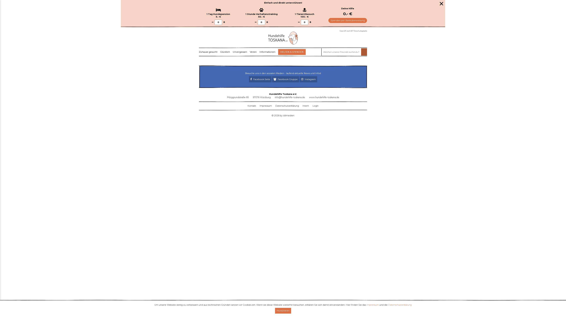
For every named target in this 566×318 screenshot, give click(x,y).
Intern (305, 106)
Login (315, 106)
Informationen (267, 52)
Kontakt (251, 106)
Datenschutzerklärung (287, 106)
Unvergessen (240, 52)
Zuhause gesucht (208, 52)
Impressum (266, 106)
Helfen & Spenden (291, 52)
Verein (253, 52)
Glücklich (225, 52)
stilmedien (288, 115)
